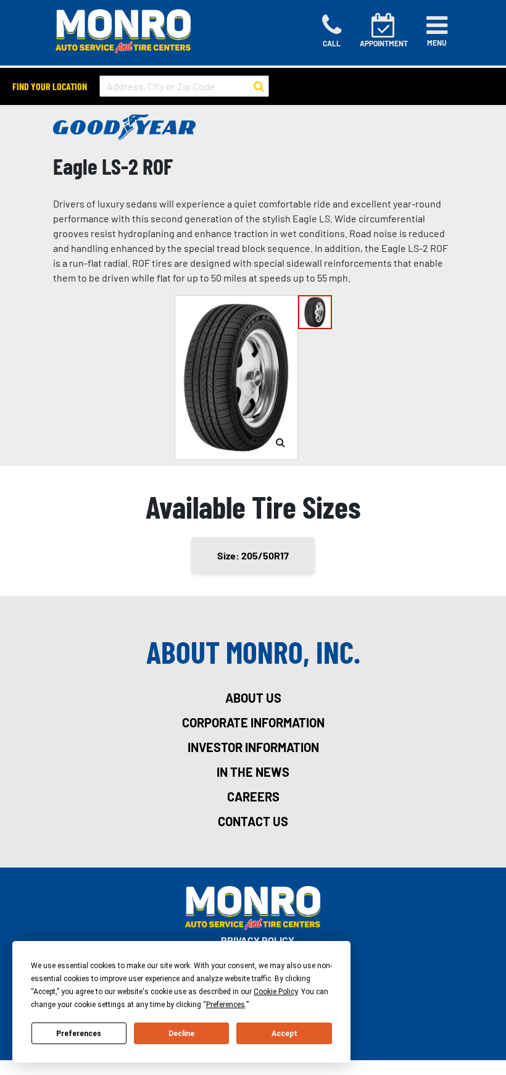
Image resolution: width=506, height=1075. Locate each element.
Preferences (78, 1033)
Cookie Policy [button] (275, 991)
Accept (284, 1033)
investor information (253, 747)
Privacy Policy (257, 940)
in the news (253, 771)
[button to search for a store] (259, 86)
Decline (181, 1033)
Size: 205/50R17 (253, 555)
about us (253, 697)
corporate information (253, 722)
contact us (253, 821)
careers (253, 796)
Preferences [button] (225, 1004)
